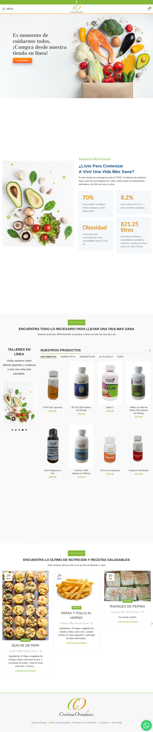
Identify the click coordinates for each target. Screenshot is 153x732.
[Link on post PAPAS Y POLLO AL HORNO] (76, 589)
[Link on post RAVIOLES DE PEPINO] (127, 586)
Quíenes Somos (39, 723)
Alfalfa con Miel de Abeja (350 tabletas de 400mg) (139, 410)
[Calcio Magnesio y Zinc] (52, 446)
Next (40, 403)
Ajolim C (110, 407)
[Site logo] (76, 9)
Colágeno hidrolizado (139, 470)
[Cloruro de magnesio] (110, 446)
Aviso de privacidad (59, 723)
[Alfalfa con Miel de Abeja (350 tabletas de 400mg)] (139, 383)
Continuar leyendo (25, 671)
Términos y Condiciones (84, 723)
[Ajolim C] (110, 383)
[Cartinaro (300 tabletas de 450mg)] (81, 446)
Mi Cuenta (117, 723)
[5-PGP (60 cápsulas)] (52, 383)
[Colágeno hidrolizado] (139, 446)
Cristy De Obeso (30, 651)
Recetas (25, 640)
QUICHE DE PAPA (25, 645)
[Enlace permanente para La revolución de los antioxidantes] (19, 404)
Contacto (103, 723)
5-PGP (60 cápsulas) (52, 407)
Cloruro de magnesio (110, 470)
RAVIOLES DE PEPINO (127, 606)
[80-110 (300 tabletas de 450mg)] (81, 383)
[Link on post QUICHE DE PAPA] (25, 605)
